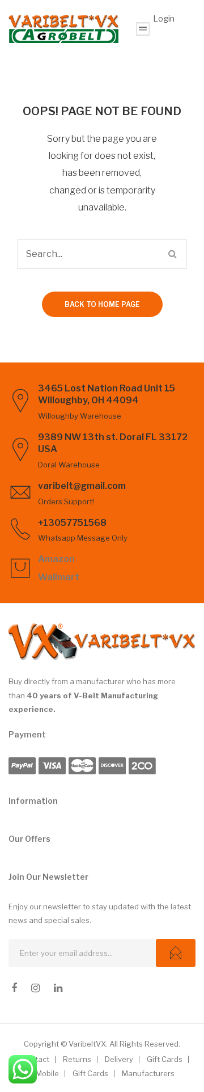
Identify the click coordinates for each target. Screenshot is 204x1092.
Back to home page (102, 304)
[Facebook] (14, 988)
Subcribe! (176, 953)
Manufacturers (148, 1073)
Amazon (56, 559)
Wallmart (58, 577)
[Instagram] (35, 988)
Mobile (47, 1073)
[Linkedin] (58, 988)
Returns (77, 1059)
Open (143, 29)
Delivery (119, 1059)
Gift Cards (164, 1059)
